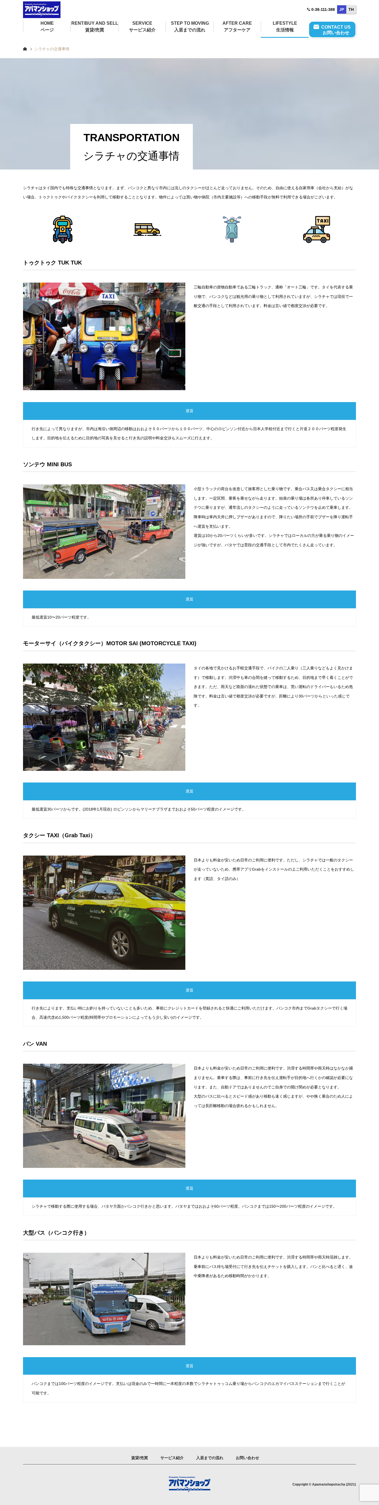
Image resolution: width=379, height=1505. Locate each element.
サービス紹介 (172, 1458)
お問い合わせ (247, 1458)
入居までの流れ (209, 1458)
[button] (189, 411)
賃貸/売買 (139, 1458)
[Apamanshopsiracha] (41, 9)
